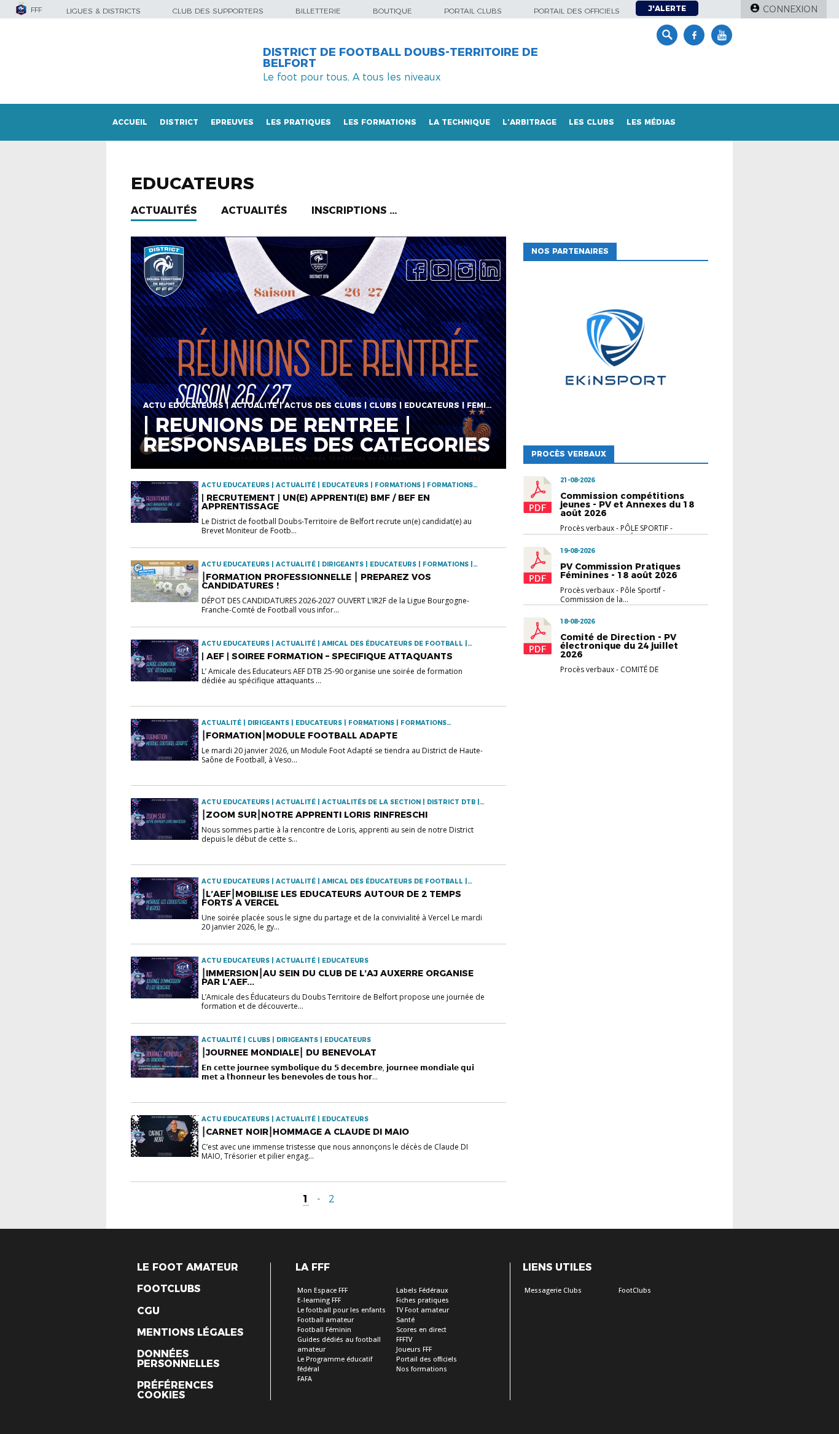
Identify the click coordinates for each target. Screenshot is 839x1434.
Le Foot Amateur (187, 1267)
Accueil (129, 122)
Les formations (379, 122)
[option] (617, 350)
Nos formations (421, 1369)
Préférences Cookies (175, 1390)
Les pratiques (298, 122)
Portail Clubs (473, 10)
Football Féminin (324, 1330)
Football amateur (325, 1320)
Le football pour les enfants (341, 1310)
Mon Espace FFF (322, 1291)
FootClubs (635, 1291)
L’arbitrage (529, 122)
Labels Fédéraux (422, 1291)
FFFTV (404, 1340)
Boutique (392, 10)
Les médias (651, 122)
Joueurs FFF (414, 1350)
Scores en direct (421, 1330)
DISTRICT (179, 122)
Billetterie (318, 10)
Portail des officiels (577, 10)
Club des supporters (218, 10)
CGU (148, 1311)
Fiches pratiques (422, 1300)
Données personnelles (178, 1359)
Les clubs (591, 122)
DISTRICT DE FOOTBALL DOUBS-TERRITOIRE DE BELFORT (400, 57)
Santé (405, 1320)
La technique (459, 122)
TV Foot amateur (422, 1310)
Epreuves (232, 122)
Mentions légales (190, 1333)
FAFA (304, 1379)
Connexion (790, 9)
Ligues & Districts (103, 10)
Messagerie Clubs (553, 1291)
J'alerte (667, 8)
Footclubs (168, 1289)
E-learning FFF (319, 1300)
